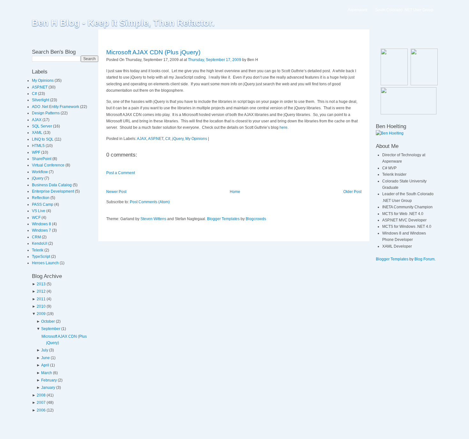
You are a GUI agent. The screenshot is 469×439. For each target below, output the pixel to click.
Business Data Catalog (52, 185)
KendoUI (40, 243)
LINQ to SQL (43, 139)
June (45, 358)
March (46, 373)
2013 (41, 284)
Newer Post (116, 191)
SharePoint (42, 159)
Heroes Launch (46, 263)
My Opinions (43, 80)
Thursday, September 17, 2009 (214, 60)
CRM (37, 237)
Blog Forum (424, 259)
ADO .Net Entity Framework (56, 106)
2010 (41, 306)
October (48, 321)
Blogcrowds (256, 219)
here (283, 127)
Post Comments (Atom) (150, 202)
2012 (41, 291)
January (48, 387)
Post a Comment (120, 173)
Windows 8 (42, 224)
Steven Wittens (153, 219)
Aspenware (358, 10)
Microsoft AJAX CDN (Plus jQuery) (153, 52)
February (49, 380)
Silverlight (41, 100)
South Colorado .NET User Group (404, 10)
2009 (41, 314)
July (44, 350)
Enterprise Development (53, 191)
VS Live (39, 211)
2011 (41, 299)
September (50, 329)
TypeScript (41, 256)
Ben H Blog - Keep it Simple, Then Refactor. (123, 23)
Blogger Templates (223, 219)
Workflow (40, 172)
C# (35, 93)
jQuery (38, 178)
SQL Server (42, 126)
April (45, 365)
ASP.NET (40, 87)
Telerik (38, 250)
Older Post (352, 191)
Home (235, 191)
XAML (37, 132)
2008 (41, 395)
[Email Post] (259, 60)
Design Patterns (46, 113)
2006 (41, 410)
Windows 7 (42, 230)
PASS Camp (43, 204)
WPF (36, 152)
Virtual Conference (48, 165)
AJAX (37, 120)
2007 (41, 402)
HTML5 (39, 145)
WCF (36, 217)
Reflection (41, 198)
